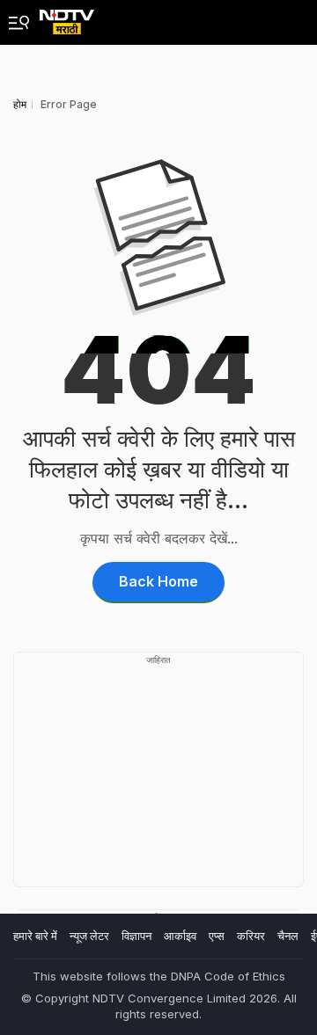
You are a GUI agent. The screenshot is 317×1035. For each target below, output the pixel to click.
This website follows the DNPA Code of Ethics (159, 976)
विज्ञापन (136, 936)
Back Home (158, 581)
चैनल (288, 936)
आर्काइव (180, 936)
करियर (251, 936)
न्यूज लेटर (89, 936)
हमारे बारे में (35, 936)
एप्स (217, 936)
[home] (67, 17)
